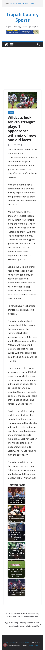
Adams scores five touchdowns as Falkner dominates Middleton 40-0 (23, 4)
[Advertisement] (22, 65)
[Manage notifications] (5, 645)
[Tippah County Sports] (6, 44)
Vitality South (24, 642)
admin (25, 145)
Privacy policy (33, 645)
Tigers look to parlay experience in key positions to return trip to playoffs (22, 624)
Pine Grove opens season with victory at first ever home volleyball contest (22, 615)
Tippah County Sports (22, 17)
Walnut (11, 112)
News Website (10, 642)
